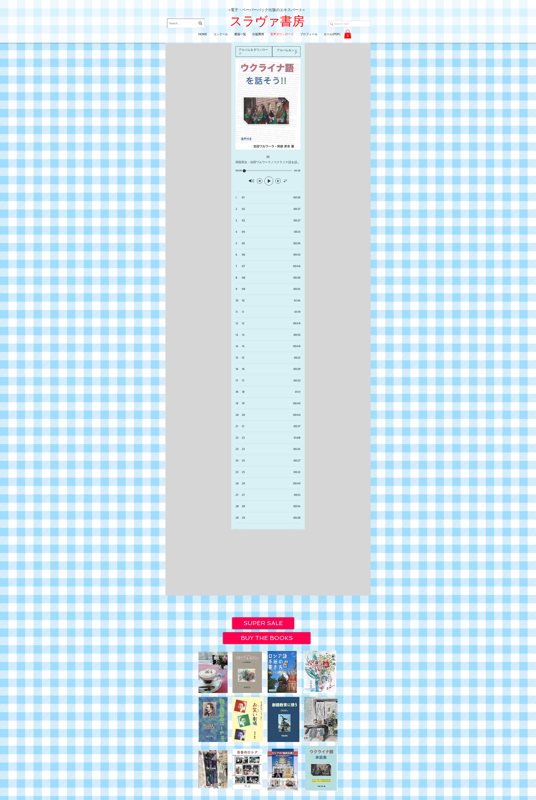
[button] (347, 34)
